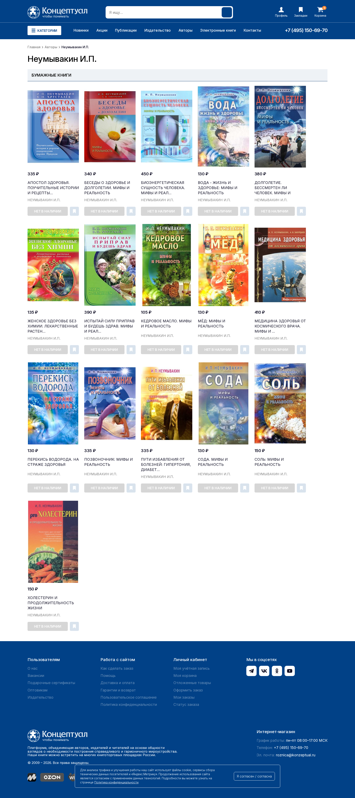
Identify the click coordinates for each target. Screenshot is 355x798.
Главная (34, 47)
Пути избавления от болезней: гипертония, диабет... (166, 464)
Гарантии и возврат (118, 690)
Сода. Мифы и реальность (213, 462)
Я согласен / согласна (254, 776)
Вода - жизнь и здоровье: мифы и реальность (217, 187)
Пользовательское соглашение (128, 697)
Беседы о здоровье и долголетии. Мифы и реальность (107, 187)
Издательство (157, 30)
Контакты (252, 30)
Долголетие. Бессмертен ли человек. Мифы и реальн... (272, 187)
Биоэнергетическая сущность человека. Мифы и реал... (163, 187)
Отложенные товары (192, 683)
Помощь (108, 675)
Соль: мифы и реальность (269, 462)
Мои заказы (184, 697)
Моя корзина (185, 675)
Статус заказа (186, 704)
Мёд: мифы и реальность (211, 323)
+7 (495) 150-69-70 (306, 30)
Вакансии (36, 675)
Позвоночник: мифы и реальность (108, 462)
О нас (33, 668)
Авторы (185, 30)
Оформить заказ (188, 690)
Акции (101, 30)
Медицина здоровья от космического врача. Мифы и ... (280, 326)
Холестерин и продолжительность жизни (51, 603)
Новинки (81, 30)
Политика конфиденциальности (128, 704)
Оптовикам (37, 690)
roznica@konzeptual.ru (295, 755)
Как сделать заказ (116, 668)
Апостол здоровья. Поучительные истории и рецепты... (53, 187)
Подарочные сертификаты (51, 683)
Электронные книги (218, 30)
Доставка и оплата (117, 683)
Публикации (126, 30)
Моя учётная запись (191, 668)
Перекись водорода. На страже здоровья (53, 462)
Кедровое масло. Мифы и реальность (166, 323)
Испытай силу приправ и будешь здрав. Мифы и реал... (109, 326)
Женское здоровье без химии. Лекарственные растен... (53, 326)
